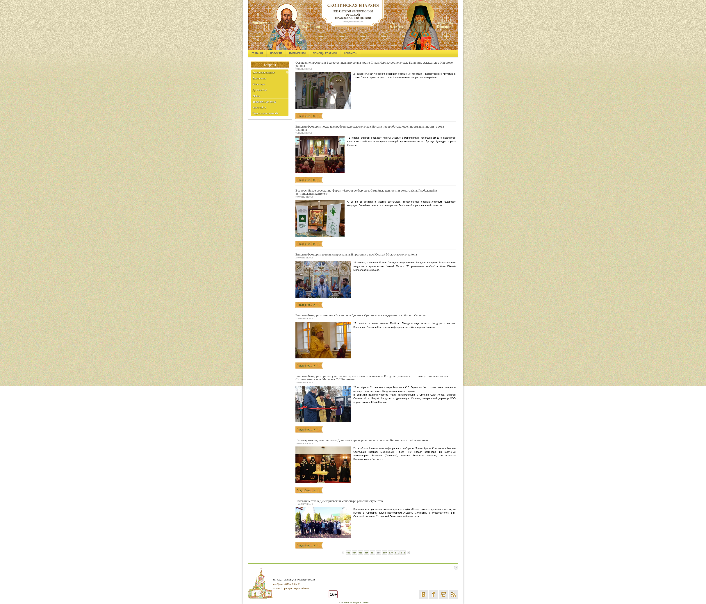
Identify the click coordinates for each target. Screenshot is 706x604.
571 (397, 552)
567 (373, 552)
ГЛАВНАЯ (257, 53)
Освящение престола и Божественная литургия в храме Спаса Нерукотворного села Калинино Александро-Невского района (374, 64)
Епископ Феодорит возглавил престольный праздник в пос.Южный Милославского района (356, 254)
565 (360, 552)
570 (391, 552)
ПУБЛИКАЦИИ (297, 53)
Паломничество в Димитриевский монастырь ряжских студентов (339, 501)
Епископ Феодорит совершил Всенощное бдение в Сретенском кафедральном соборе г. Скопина (360, 315)
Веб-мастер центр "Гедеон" (356, 602)
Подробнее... (305, 116)
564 (354, 552)
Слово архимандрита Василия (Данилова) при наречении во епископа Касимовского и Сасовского (361, 440)
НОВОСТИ (276, 53)
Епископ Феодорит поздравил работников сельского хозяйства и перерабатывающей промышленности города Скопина (369, 128)
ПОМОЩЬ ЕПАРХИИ (325, 53)
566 (366, 552)
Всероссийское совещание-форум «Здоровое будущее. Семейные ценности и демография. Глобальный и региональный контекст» (366, 192)
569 (385, 552)
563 (348, 552)
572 (403, 552)
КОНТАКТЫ (350, 53)
